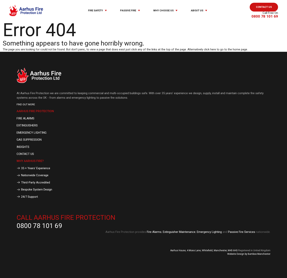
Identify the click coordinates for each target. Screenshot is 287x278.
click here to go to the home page (225, 49)
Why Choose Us (163, 10)
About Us (197, 10)
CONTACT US (264, 6)
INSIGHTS (23, 147)
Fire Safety (95, 10)
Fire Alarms (154, 232)
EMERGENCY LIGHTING (31, 132)
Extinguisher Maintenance (179, 232)
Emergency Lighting (209, 232)
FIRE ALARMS (25, 118)
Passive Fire (128, 10)
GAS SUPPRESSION (29, 139)
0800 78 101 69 (264, 16)
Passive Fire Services (241, 232)
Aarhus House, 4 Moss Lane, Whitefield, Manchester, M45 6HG (204, 250)
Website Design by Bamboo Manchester (248, 254)
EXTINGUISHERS (27, 125)
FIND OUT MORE (26, 104)
